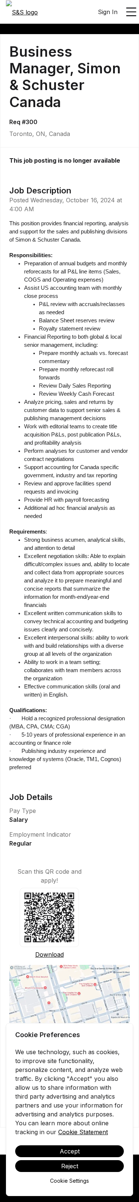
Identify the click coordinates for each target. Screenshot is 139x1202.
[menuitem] (22, 12)
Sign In (108, 12)
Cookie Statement (83, 1132)
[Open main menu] (131, 12)
